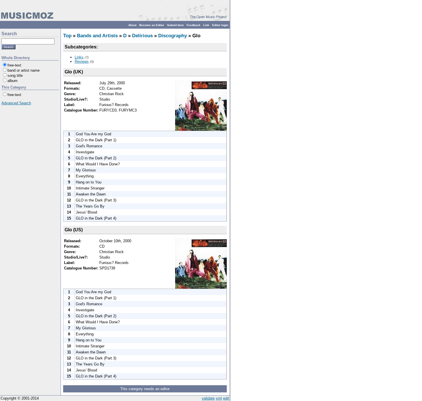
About (132, 25)
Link (206, 25)
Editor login (220, 25)
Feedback (193, 25)
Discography (172, 35)
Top (67, 35)
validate (208, 398)
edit (226, 398)
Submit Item (175, 25)
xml (219, 398)
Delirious (142, 35)
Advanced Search (16, 103)
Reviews (82, 61)
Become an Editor (151, 25)
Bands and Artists (97, 35)
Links (79, 57)
